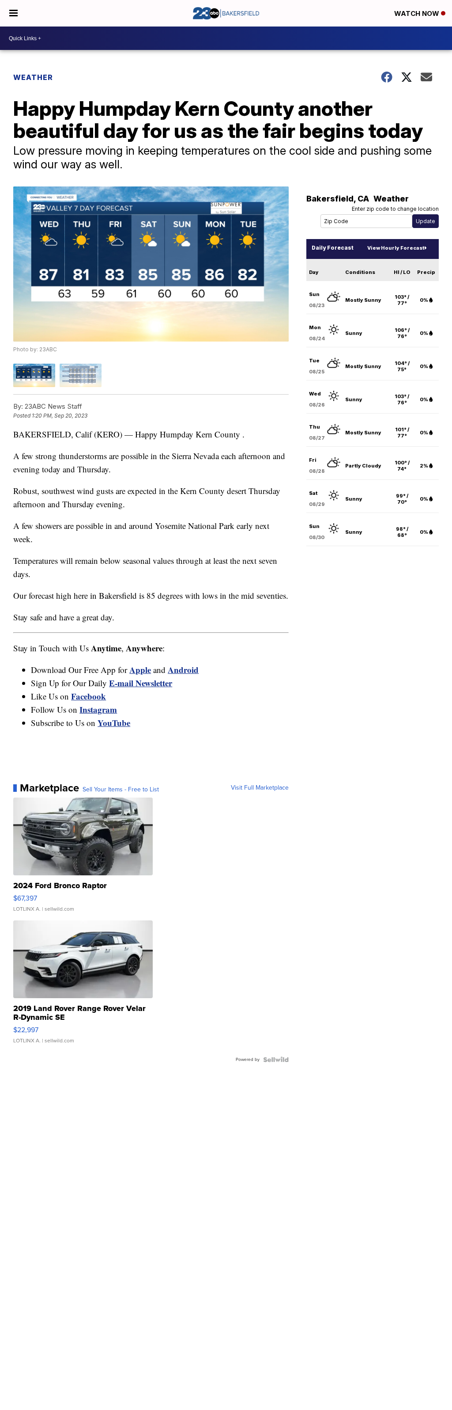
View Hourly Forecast (395, 248)
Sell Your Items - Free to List (121, 790)
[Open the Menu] (13, 13)
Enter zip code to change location (395, 208)
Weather (33, 77)
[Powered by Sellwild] (276, 1060)
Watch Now (417, 13)
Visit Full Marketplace (260, 788)
